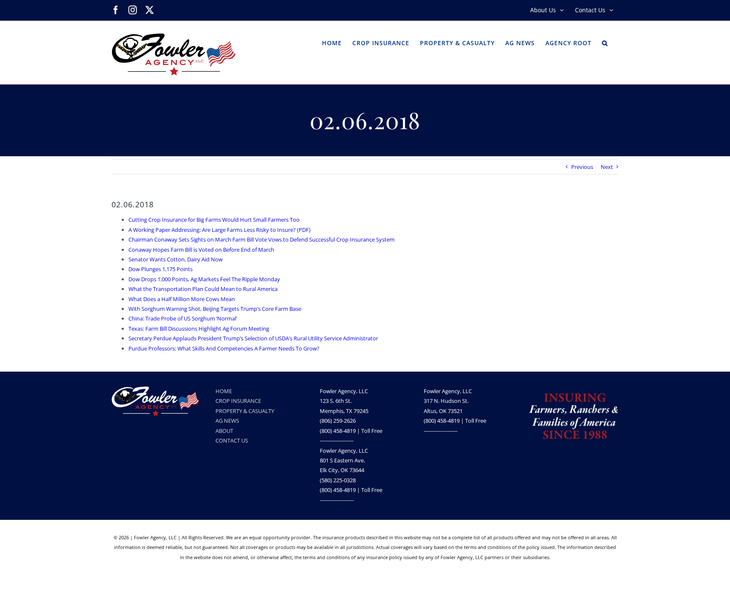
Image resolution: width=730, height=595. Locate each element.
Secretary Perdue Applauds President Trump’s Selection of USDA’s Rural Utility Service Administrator (253, 338)
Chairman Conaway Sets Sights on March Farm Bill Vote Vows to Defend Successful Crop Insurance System (261, 239)
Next (607, 167)
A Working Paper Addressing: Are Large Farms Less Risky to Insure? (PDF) (219, 230)
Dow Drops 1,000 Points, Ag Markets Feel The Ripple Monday (204, 279)
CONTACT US (231, 440)
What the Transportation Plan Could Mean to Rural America (203, 289)
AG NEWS (227, 420)
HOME (223, 391)
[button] (605, 42)
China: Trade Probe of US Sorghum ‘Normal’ (182, 318)
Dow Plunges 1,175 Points (160, 269)
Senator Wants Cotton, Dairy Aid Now (175, 259)
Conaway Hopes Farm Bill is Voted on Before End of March (201, 249)
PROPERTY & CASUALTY (244, 411)
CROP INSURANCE (238, 401)
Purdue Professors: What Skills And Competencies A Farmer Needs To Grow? (223, 348)
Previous (582, 167)
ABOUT (224, 431)
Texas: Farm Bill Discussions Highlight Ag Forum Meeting (198, 328)
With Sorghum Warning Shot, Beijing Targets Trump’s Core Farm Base (214, 308)
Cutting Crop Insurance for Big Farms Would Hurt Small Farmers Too (214, 219)
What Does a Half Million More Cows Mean (181, 299)
